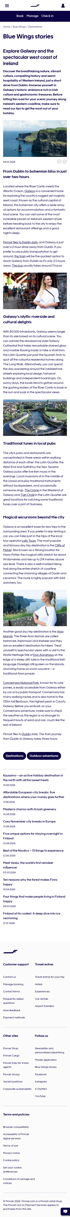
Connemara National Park (21, 683)
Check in (47, 16)
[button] (7, 6)
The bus (17, 265)
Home (6, 26)
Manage (32, 16)
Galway (29, 191)
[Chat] (65, 1211)
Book (20, 16)
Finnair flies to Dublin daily (20, 242)
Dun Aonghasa (43, 655)
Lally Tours (29, 540)
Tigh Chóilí (27, 495)
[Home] (35, 6)
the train (20, 256)
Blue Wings (19, 26)
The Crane (31, 490)
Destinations (35, 26)
